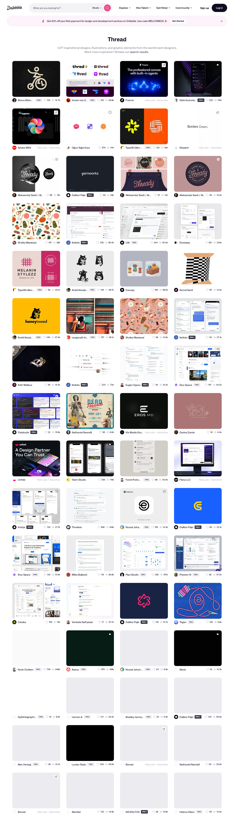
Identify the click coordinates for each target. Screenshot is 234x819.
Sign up (204, 8)
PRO (38, 100)
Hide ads (150, 100)
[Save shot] (48, 91)
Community (182, 7)
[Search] (107, 7)
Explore (123, 7)
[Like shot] (54, 91)
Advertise (162, 100)
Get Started (178, 21)
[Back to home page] (14, 8)
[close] (221, 21)
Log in (219, 7)
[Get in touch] (41, 91)
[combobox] (59, 8)
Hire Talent (142, 7)
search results (139, 52)
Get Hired (162, 7)
